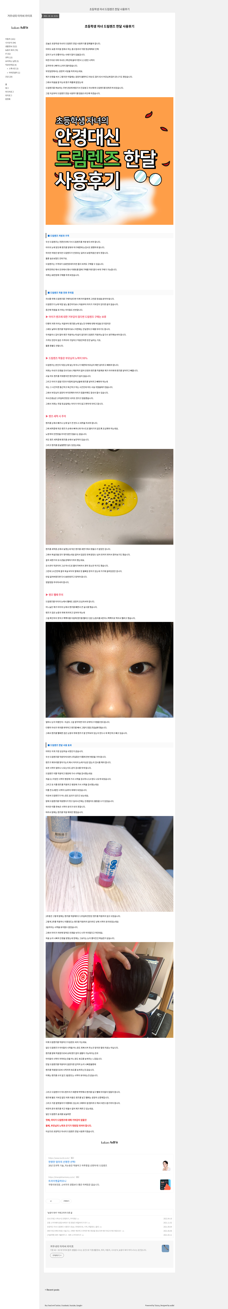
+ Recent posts (52, 1289)
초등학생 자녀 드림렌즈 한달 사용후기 (109, 9)
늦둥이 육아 (11, 50)
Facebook (65, 1305)
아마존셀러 (14, 72)
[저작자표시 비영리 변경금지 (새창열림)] (75, 1201)
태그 (7, 88)
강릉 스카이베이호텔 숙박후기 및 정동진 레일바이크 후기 (67, 1222)
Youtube (73, 1305)
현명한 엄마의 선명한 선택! (61, 1161)
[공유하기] (54, 1201)
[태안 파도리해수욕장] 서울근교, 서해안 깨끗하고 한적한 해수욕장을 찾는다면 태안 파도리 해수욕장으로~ (84, 1230)
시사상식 (10, 42)
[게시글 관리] (57, 1201)
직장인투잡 (11, 64)
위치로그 (8, 95)
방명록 (7, 99)
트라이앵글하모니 (57, 1181)
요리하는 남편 (12, 61)
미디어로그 (9, 91)
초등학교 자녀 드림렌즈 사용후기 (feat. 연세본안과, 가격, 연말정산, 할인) (73, 1226)
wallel (172, 1305)
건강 (9, 76)
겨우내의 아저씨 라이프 (19, 16)
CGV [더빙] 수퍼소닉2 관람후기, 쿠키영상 (62, 1218)
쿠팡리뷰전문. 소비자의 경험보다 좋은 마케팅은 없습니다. (74, 1184)
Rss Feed (48, 1305)
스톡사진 (13, 68)
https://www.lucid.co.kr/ (59, 1158)
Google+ (79, 1305)
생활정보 (11, 46)
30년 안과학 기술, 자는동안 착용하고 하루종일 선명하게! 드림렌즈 (77, 1165)
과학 (9, 57)
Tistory (157, 1305)
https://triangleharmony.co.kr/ (61, 1177)
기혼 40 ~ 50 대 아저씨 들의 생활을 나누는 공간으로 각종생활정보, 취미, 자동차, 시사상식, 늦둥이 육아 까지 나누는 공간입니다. (98, 1250)
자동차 (10, 39)
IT (8, 53)
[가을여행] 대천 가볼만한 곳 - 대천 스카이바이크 (64, 1235)
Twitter (58, 1305)
